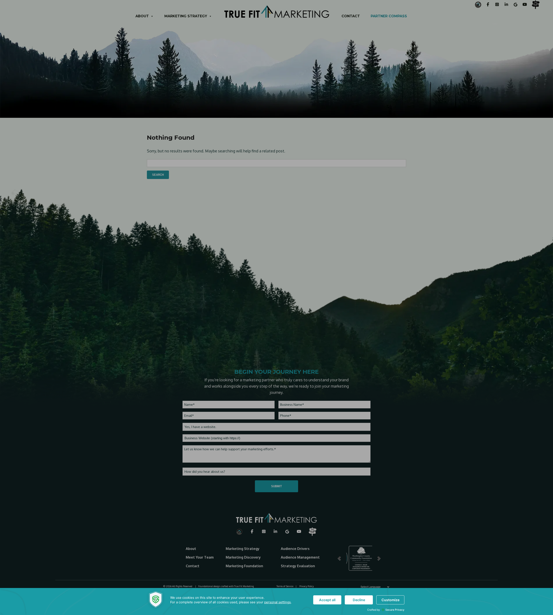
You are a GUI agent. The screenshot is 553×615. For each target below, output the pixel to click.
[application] (276, 601)
